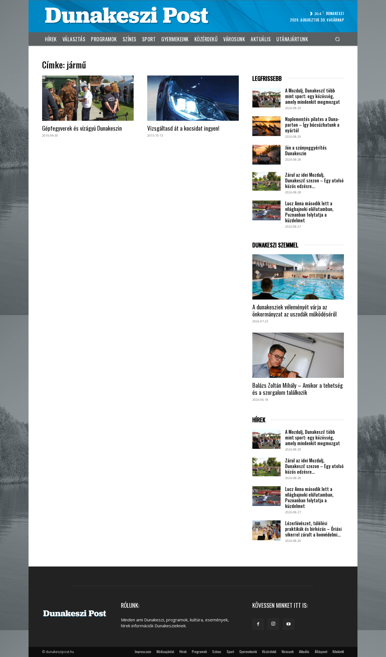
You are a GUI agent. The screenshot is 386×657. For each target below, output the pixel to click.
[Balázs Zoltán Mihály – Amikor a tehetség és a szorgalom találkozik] (298, 355)
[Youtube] (288, 624)
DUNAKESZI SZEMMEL (275, 245)
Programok (199, 651)
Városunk (287, 651)
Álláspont (321, 651)
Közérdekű (269, 651)
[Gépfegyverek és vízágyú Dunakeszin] (88, 98)
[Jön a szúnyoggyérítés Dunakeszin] (266, 155)
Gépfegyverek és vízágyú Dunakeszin (82, 128)
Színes (216, 651)
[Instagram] (273, 624)
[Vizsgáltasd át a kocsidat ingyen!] (193, 98)
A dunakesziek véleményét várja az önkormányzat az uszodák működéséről (294, 310)
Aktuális (304, 651)
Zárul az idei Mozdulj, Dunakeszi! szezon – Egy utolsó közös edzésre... (314, 180)
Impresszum (143, 651)
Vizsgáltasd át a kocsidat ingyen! (183, 128)
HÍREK (258, 420)
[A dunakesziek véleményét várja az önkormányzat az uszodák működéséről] (298, 277)
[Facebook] (258, 624)
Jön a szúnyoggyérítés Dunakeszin (306, 150)
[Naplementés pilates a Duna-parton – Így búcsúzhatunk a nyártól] (266, 126)
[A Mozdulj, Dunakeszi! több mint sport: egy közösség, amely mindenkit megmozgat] (266, 97)
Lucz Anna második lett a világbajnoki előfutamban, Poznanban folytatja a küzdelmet (309, 212)
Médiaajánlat (165, 651)
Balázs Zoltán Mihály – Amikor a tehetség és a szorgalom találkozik (297, 389)
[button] (337, 39)
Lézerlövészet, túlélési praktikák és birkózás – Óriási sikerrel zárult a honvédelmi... (313, 529)
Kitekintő (338, 651)
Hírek (183, 651)
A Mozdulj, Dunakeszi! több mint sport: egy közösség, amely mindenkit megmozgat (312, 96)
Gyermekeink (248, 651)
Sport (230, 651)
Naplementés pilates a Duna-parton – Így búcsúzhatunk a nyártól (312, 125)
